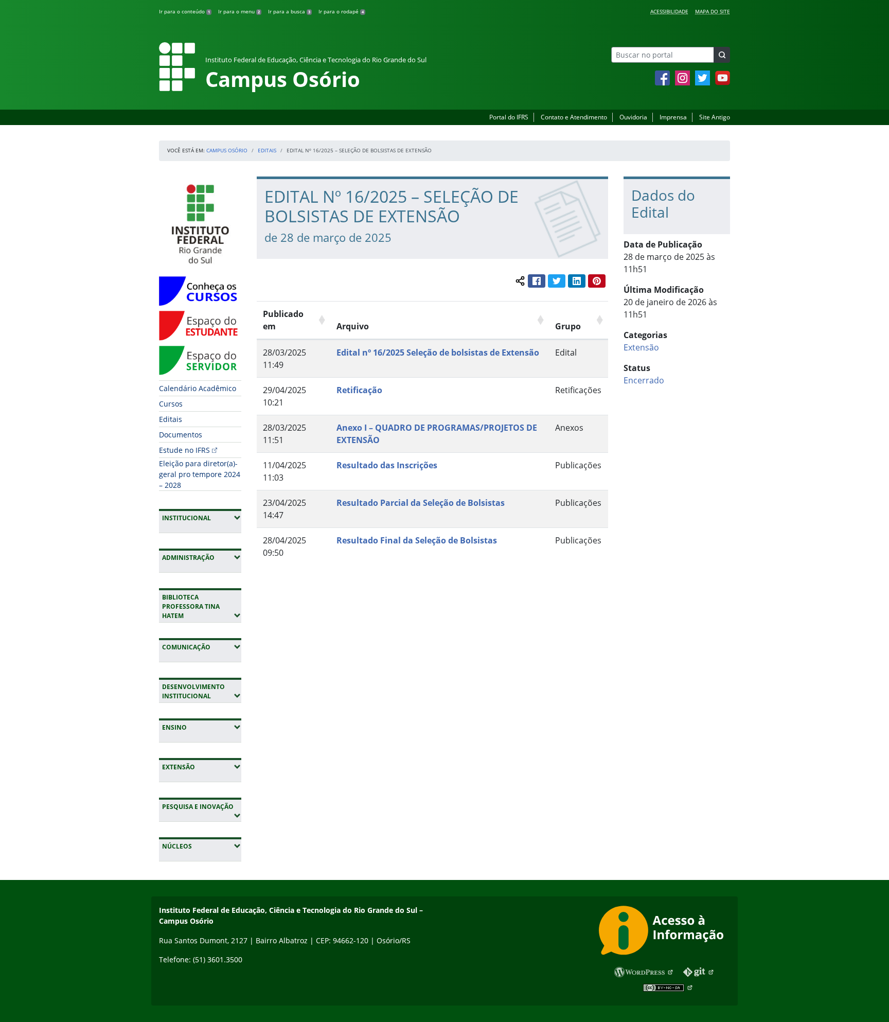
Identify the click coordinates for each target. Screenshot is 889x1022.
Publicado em (283, 320)
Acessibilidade (669, 11)
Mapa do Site (712, 11)
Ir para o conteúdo (184, 11)
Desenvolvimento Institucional (201, 691)
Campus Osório (226, 150)
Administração (201, 557)
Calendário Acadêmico (197, 388)
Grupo (568, 326)
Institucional (201, 517)
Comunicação (201, 646)
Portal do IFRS (508, 117)
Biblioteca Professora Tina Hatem (201, 606)
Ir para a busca (289, 11)
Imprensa (673, 117)
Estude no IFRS (184, 450)
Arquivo (352, 326)
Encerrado (644, 380)
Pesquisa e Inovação (201, 806)
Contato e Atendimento (574, 117)
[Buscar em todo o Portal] (722, 55)
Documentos (180, 434)
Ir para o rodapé (341, 11)
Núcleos (201, 846)
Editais (267, 150)
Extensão (201, 766)
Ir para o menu (239, 11)
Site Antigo (714, 117)
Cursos (171, 404)
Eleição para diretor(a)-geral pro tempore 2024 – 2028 (199, 474)
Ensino (201, 727)
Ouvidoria (633, 117)
